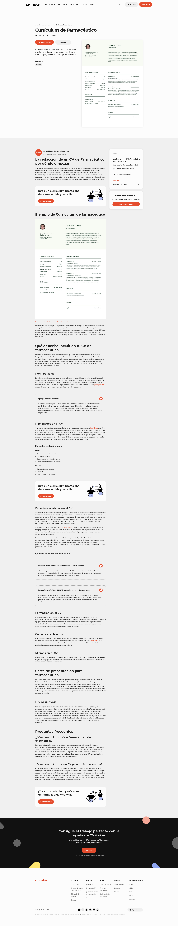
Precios (92, 4)
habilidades (94, 428)
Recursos (61, 4)
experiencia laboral (66, 527)
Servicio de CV (75, 4)
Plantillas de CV (90, 884)
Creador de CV (76, 884)
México (131, 895)
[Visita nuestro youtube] (90, 909)
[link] (63, 25)
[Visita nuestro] (97, 909)
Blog (85, 4)
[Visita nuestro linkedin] (79, 909)
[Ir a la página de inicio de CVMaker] (33, 4)
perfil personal (99, 385)
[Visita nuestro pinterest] (94, 909)
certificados (94, 641)
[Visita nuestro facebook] (82, 909)
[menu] (126, 171)
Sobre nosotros (119, 884)
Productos (49, 4)
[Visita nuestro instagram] (86, 909)
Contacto (117, 888)
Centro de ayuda (105, 884)
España (131, 884)
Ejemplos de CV (90, 888)
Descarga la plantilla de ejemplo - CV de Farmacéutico (52, 322)
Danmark (132, 899)
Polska (131, 888)
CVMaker (74, 900)
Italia (130, 892)
